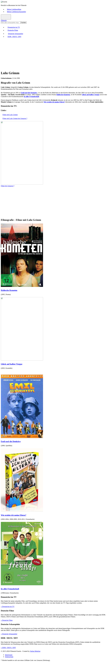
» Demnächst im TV (7, 606)
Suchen (23, 22)
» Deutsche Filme (7, 620)
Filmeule (4, 20)
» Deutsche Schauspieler (9, 634)
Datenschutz (9, 657)
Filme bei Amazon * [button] (7, 186)
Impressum (8, 655)
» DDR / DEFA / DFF (8, 648)
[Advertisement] (54, 54)
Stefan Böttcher (35, 651)
